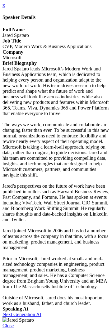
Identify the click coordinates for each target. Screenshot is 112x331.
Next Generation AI (21, 314)
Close (8, 325)
